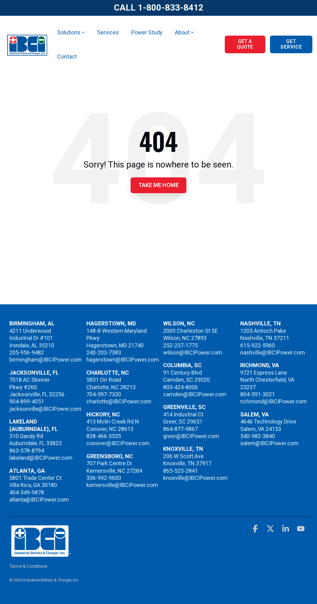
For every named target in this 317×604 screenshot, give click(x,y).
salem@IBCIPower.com (269, 443)
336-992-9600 (103, 478)
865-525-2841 (180, 470)
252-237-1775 (180, 345)
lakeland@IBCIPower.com (40, 457)
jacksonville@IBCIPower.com (45, 409)
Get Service (291, 44)
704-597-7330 (103, 394)
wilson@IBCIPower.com (192, 352)
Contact (67, 56)
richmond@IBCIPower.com (273, 401)
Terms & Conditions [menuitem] (28, 566)
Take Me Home (158, 185)
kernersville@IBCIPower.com (122, 485)
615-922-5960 (257, 345)
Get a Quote (245, 44)
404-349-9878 (26, 492)
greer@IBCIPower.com (191, 436)
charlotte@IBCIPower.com (118, 401)
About (182, 32)
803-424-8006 (180, 387)
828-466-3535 (103, 436)
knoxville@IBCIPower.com (195, 478)
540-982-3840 (257, 436)
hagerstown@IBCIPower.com (122, 359)
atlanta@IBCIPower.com (39, 499)
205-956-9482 (26, 352)
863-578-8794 (26, 450)
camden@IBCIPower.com (194, 394)
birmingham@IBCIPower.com (45, 359)
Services (108, 32)
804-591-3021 (257, 394)
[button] (256, 530)
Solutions (68, 32)
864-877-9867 (180, 429)
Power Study (147, 32)
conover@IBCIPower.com (118, 443)
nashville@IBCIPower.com (272, 352)
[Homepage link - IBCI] (40, 554)
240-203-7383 (103, 352)
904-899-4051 (26, 401)
